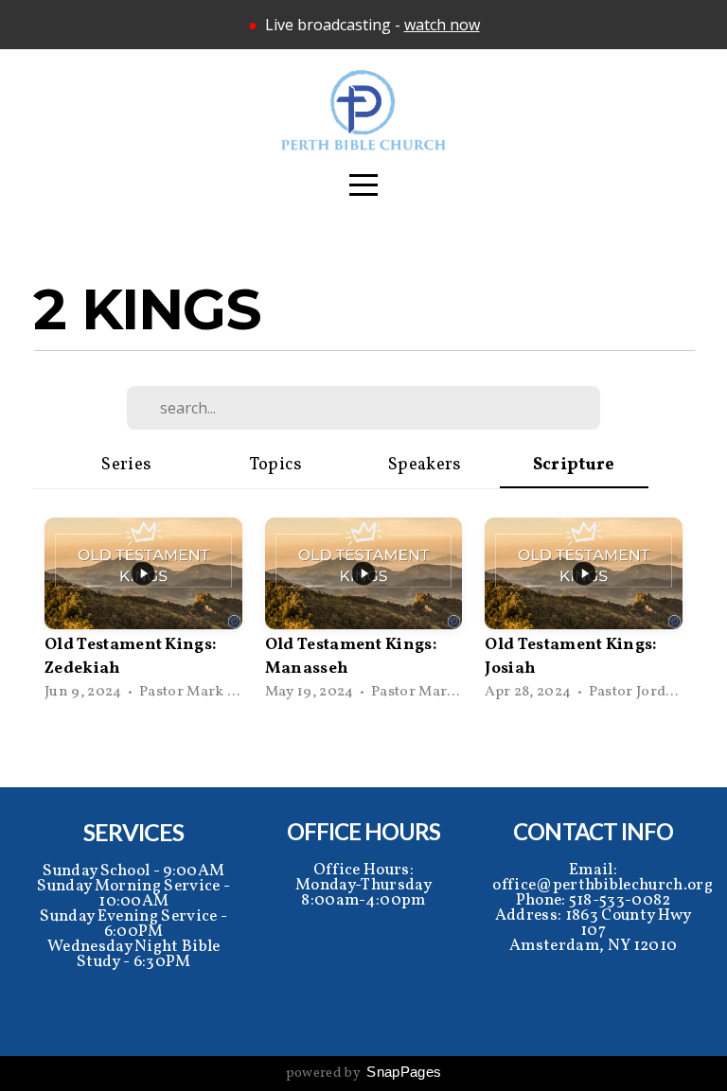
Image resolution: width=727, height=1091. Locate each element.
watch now (442, 24)
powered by (364, 1073)
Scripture (574, 465)
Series (126, 465)
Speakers (425, 465)
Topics (276, 465)
